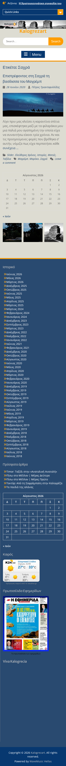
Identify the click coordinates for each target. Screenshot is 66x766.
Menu (36, 55)
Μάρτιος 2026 (14, 282)
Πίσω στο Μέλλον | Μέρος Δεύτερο (28, 475)
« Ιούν (6, 216)
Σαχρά (43, 159)
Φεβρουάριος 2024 (17, 313)
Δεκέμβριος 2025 (16, 286)
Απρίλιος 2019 (15, 417)
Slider (10, 155)
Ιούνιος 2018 (14, 456)
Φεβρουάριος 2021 (17, 347)
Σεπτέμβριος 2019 (17, 398)
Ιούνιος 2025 (14, 293)
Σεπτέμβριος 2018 (17, 444)
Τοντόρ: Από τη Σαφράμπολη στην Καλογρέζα (34, 483)
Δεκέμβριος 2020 (16, 351)
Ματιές (52, 155)
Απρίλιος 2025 (15, 301)
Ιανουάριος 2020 (16, 382)
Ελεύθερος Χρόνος (25, 155)
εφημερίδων (35, 653)
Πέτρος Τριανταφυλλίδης (46, 87)
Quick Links (12, 12)
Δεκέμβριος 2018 (16, 433)
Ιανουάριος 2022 (16, 340)
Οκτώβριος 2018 (16, 440)
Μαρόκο (34, 159)
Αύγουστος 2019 (16, 402)
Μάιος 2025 (13, 297)
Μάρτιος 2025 (14, 305)
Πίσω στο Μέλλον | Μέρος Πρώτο (27, 479)
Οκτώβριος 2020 (16, 355)
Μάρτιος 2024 (14, 309)
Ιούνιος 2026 (14, 274)
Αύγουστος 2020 (16, 359)
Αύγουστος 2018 (16, 448)
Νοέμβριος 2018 (16, 436)
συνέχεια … (10, 148)
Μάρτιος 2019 (14, 421)
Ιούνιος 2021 (14, 344)
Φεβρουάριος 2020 (17, 378)
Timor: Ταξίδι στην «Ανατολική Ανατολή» (31, 471)
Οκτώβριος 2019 (16, 394)
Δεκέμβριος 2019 (16, 386)
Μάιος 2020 (13, 367)
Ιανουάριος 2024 (16, 316)
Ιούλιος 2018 (14, 452)
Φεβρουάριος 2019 (17, 425)
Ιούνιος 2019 (14, 409)
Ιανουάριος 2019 (16, 429)
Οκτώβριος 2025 (16, 289)
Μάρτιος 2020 (14, 375)
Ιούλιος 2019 (14, 406)
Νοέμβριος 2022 (16, 336)
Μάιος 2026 (13, 278)
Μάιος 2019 (13, 413)
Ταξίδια (7, 159)
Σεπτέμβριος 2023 (17, 324)
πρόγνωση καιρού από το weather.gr (21, 583)
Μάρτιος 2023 (14, 328)
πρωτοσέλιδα (20, 653)
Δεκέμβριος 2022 (16, 332)
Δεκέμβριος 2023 (16, 320)
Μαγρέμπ (23, 159)
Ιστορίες (41, 155)
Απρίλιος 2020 (15, 371)
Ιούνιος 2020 (14, 363)
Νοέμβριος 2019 (16, 390)
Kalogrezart (33, 31)
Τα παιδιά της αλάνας (19, 487)
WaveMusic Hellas (41, 761)
